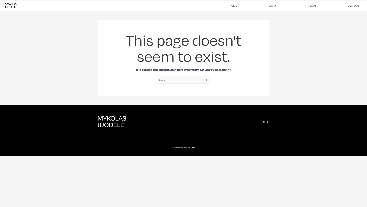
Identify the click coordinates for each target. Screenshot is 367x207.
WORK (272, 5)
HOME (233, 5)
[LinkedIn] (268, 122)
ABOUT (312, 5)
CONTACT (353, 5)
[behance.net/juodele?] (264, 122)
